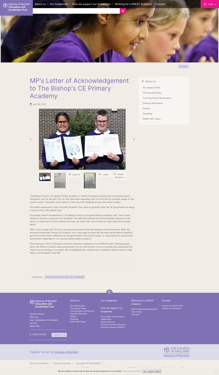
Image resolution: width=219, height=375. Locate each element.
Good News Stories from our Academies (64, 277)
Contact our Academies (171, 308)
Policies (146, 108)
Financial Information (153, 103)
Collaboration (106, 319)
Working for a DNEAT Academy (133, 4)
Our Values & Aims (151, 87)
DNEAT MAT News (151, 119)
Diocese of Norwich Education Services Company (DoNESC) (113, 325)
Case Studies (136, 312)
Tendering (147, 113)
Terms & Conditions (39, 363)
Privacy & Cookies (62, 363)
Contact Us (59, 335)
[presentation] (30, 139)
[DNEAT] (43, 304)
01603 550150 (39, 334)
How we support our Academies (91, 4)
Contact (161, 4)
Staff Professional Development (144, 309)
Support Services (108, 322)
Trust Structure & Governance (157, 98)
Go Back (183, 66)
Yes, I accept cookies (151, 371)
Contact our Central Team (172, 306)
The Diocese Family (152, 93)
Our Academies (59, 4)
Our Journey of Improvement (113, 316)
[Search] (123, 11)
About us (40, 4)
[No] (216, 371)
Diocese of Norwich (66, 352)
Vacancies (135, 314)
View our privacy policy (132, 371)
